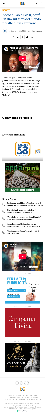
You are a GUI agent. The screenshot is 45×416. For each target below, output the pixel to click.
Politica (25, 396)
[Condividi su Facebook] (13, 37)
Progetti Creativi (27, 405)
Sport (15, 399)
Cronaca (11, 396)
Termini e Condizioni (33, 399)
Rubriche (34, 397)
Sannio (27, 397)
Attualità (33, 396)
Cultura (8, 399)
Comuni (18, 396)
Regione (20, 397)
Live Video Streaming (13, 134)
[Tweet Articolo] (18, 37)
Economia (12, 397)
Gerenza (21, 399)
